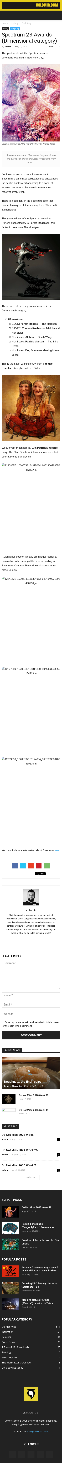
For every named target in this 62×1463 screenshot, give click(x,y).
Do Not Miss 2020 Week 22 (33, 1095)
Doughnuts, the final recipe (23, 1081)
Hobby (5, 28)
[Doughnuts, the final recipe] (31, 1073)
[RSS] (31, 1454)
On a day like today (12, 1367)
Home (5, 23)
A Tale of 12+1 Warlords (15, 1347)
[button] (57, 15)
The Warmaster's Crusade (16, 1362)
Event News (8, 1342)
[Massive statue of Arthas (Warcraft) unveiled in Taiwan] (10, 1304)
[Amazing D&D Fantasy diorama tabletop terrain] (10, 1288)
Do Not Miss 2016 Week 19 (33, 1110)
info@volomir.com (37, 1431)
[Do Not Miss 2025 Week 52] (10, 1212)
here (56, 850)
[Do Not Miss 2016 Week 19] (9, 1113)
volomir (8, 46)
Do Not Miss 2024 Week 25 (20, 1150)
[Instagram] (21, 1454)
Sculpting (15, 28)
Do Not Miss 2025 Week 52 (36, 1207)
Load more (30, 1177)
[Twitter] (31, 939)
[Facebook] (24, 939)
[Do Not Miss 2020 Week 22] (9, 1099)
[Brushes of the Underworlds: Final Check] (10, 1244)
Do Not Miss (9, 1326)
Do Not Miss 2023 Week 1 (19, 1134)
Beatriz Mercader (13, 1086)
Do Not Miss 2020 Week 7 (19, 1165)
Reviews (6, 1337)
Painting (6, 1352)
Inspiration (7, 1331)
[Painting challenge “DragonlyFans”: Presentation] (10, 1228)
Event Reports (9, 1357)
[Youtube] (38, 939)
